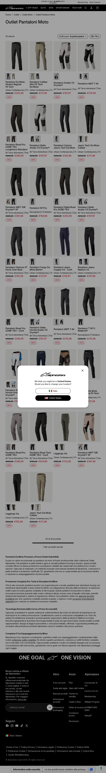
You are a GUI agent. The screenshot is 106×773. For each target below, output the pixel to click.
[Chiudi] (83, 370)
